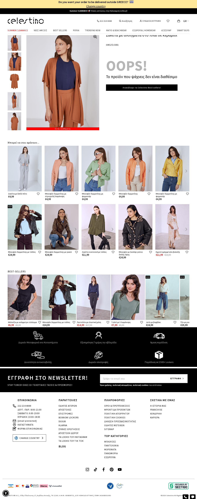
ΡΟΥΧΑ (76, 30)
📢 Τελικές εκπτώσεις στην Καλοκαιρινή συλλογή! (98, 11)
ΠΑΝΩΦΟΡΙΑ (111, 453)
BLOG (62, 446)
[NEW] (25, 249)
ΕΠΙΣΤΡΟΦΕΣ (66, 413)
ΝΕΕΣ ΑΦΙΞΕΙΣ (40, 30)
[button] (6, 493)
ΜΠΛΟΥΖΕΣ (110, 441)
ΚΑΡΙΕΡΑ (155, 417)
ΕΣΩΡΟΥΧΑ (110, 457)
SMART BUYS (183, 30)
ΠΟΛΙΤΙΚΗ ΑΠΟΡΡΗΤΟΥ (117, 413)
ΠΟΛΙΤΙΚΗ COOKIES (114, 417)
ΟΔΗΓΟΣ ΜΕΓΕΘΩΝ (114, 425)
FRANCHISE (156, 409)
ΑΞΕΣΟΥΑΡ (166, 30)
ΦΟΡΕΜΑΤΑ (110, 449)
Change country (96, 6)
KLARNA (63, 425)
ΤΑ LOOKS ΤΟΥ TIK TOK (71, 440)
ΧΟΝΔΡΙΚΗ (156, 413)
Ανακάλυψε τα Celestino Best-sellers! (142, 87)
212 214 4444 (24, 405)
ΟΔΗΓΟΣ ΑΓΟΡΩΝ (68, 405)
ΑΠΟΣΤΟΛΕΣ (65, 409)
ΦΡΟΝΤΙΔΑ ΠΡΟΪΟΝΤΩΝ (117, 409)
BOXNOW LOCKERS (69, 417)
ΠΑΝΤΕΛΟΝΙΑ (111, 445)
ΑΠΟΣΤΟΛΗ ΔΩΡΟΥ (68, 433)
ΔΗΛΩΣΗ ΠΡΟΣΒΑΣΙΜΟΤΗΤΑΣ (120, 421)
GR (185, 21)
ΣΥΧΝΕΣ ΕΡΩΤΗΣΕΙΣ (69, 429)
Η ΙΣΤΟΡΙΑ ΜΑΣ (158, 405)
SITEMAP (109, 429)
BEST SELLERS (60, 30)
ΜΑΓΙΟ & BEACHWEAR (116, 30)
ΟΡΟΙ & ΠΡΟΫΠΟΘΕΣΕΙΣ (117, 405)
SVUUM (62, 421)
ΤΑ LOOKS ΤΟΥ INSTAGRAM (73, 437)
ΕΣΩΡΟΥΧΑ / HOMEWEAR (143, 30)
